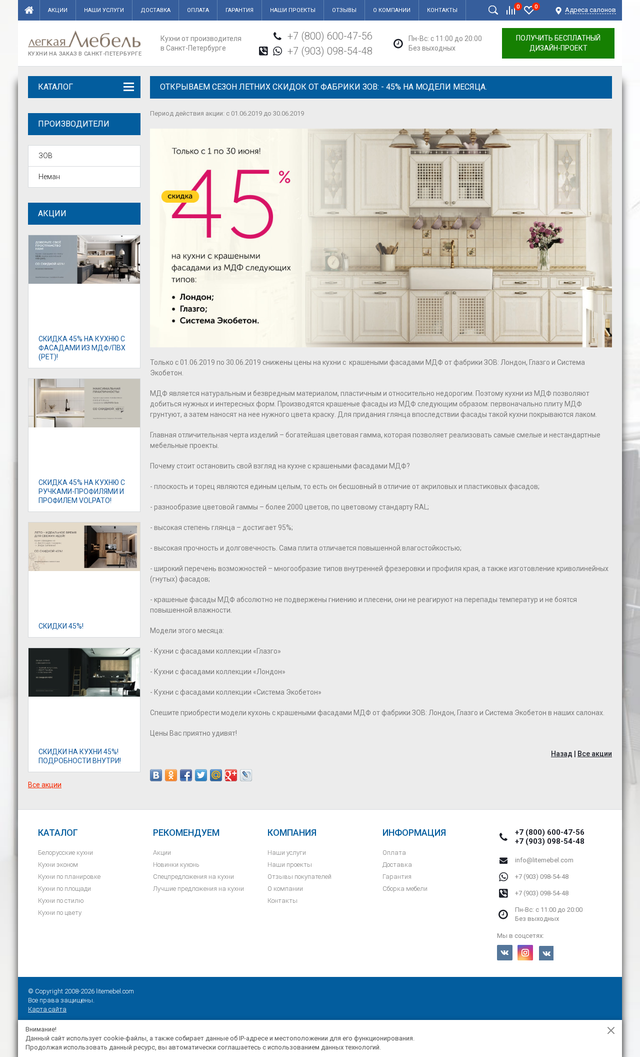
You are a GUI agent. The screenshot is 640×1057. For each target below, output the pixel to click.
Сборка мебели (405, 888)
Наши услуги (104, 10)
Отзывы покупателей (300, 876)
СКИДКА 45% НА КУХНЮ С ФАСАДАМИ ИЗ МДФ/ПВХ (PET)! (82, 348)
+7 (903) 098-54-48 (330, 51)
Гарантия (240, 10)
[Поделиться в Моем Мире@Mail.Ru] (216, 775)
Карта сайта (47, 1009)
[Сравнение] (511, 10)
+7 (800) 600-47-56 (330, 36)
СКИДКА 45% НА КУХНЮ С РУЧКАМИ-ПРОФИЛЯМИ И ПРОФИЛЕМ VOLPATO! (81, 491)
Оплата (198, 10)
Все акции (45, 785)
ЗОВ (45, 156)
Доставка (155, 10)
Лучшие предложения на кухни (198, 888)
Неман (49, 177)
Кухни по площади (64, 888)
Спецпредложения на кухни (193, 876)
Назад (561, 754)
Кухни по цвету (60, 912)
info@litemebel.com (544, 860)
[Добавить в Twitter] (201, 775)
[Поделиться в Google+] (231, 775)
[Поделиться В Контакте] (156, 775)
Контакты (442, 10)
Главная (29, 10)
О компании (391, 10)
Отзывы (344, 10)
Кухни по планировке (69, 876)
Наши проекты (293, 10)
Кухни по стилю (61, 900)
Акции (58, 10)
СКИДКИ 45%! (61, 626)
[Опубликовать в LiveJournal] (246, 775)
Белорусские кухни (65, 852)
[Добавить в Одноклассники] (171, 775)
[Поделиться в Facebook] (186, 775)
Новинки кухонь (176, 864)
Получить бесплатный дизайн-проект (558, 43)
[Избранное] (529, 10)
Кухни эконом (58, 864)
